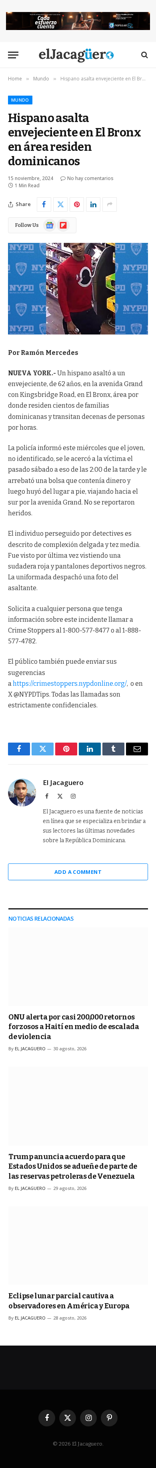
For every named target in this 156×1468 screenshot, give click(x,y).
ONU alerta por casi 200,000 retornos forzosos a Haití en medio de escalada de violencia (73, 1027)
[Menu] (13, 55)
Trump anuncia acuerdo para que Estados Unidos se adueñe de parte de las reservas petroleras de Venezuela (72, 1166)
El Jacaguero (63, 783)
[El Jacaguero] (78, 55)
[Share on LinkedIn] (93, 204)
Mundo (20, 100)
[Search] (144, 55)
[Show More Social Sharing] (109, 204)
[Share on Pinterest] (77, 204)
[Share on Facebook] (44, 204)
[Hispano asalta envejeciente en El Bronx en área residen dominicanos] (78, 288)
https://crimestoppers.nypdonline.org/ (70, 683)
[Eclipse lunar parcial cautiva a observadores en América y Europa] (78, 1245)
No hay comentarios (90, 178)
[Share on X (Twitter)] (60, 204)
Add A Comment (78, 871)
